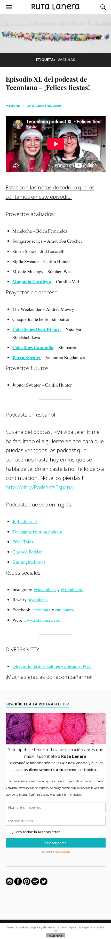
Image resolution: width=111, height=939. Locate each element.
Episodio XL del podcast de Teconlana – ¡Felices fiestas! (48, 82)
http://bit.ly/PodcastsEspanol (40, 487)
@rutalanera (72, 589)
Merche (13, 105)
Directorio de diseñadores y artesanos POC (52, 666)
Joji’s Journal (24, 521)
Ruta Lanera (55, 7)
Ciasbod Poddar (27, 552)
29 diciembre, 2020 (44, 105)
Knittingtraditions (28, 562)
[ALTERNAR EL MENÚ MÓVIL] (9, 7)
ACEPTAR (55, 935)
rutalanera (64, 609)
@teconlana (45, 589)
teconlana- (38, 599)
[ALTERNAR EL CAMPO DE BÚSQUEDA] (102, 7)
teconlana (41, 609)
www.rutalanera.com (42, 620)
